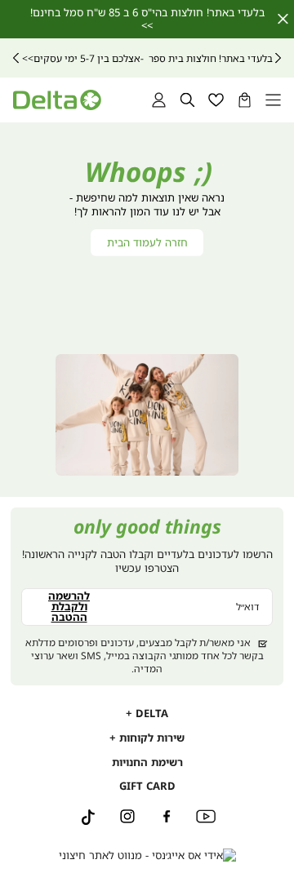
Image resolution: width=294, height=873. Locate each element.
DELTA (150, 713)
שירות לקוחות (150, 737)
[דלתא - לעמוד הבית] (56, 100)
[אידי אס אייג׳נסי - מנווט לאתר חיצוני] (147, 855)
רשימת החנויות (147, 762)
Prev (278, 58)
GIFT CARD (147, 785)
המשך (16, 58)
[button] (244, 100)
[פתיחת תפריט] (273, 100)
